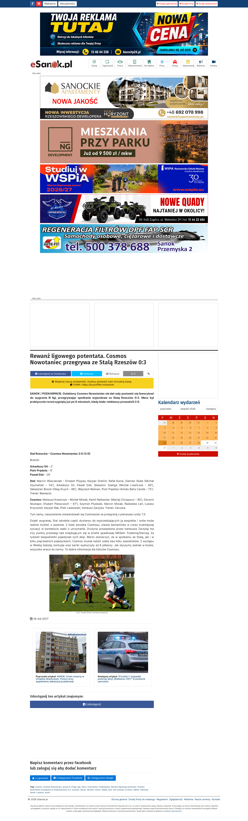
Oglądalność (176, 799)
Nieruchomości (135, 65)
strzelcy (128, 790)
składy (104, 790)
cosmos (38, 787)
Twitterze (87, 373)
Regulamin (162, 799)
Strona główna (119, 799)
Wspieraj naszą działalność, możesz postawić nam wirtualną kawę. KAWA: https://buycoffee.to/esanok (93, 383)
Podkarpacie (104, 787)
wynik (47, 792)
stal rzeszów (118, 790)
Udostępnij (93, 704)
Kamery (213, 65)
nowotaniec (92, 787)
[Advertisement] (124, 274)
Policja (175, 65)
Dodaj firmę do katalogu (142, 799)
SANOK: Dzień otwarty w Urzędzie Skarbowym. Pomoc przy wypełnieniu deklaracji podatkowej (60, 679)
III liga (73, 787)
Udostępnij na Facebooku (51, 373)
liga (78, 787)
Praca (120, 65)
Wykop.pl (113, 373)
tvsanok (40, 792)
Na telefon (149, 65)
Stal (110, 790)
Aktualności (67, 3)
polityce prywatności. (173, 811)
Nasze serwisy (202, 799)
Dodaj (94, 65)
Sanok (83, 790)
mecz (84, 787)
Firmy (162, 65)
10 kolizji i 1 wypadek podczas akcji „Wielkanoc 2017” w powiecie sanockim (121, 679)
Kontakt (216, 799)
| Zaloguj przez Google (101, 778)
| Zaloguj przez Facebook (69, 778)
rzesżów (75, 790)
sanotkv (90, 790)
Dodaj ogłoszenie (168, 3)
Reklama (50, 3)
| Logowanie (41, 778)
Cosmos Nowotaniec (52, 787)
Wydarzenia (188, 65)
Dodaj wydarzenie (207, 3)
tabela (136, 790)
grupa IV (66, 787)
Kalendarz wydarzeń (179, 402)
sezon (97, 790)
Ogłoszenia (107, 65)
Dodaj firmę (187, 3)
